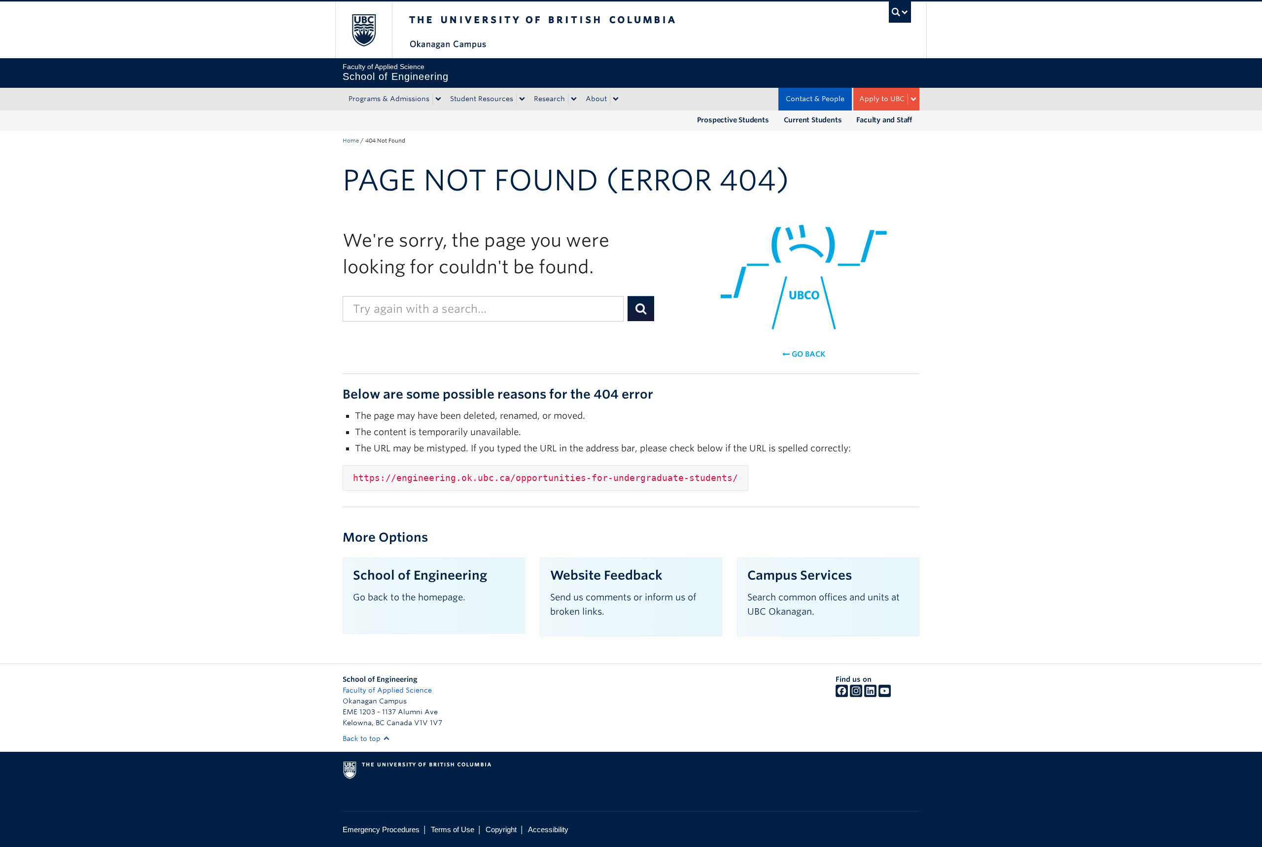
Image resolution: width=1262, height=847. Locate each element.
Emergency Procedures (381, 829)
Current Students (813, 120)
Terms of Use (452, 829)
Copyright (501, 829)
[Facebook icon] (842, 695)
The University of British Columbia (363, 29)
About (596, 99)
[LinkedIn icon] (870, 695)
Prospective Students (733, 120)
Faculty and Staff (884, 120)
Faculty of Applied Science (387, 690)
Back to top (363, 738)
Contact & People (815, 99)
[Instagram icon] (856, 695)
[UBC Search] (900, 12)
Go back (807, 354)
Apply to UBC (882, 99)
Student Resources (481, 99)
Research (549, 99)
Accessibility (548, 829)
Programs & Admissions (389, 99)
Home (351, 140)
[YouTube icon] (884, 695)
